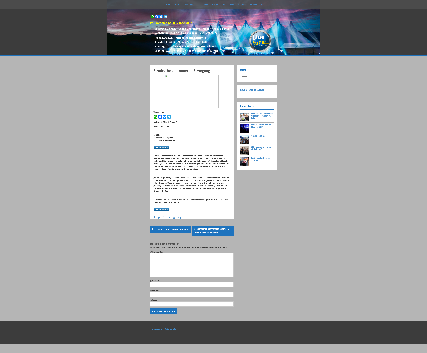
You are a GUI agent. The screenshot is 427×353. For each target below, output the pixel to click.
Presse (245, 4)
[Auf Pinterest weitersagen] (175, 218)
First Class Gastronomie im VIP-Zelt (262, 159)
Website (156, 300)
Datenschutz (170, 329)
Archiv (176, 4)
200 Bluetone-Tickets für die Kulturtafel (261, 148)
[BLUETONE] (260, 41)
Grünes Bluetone (258, 135)
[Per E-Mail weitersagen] (180, 218)
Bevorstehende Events (252, 90)
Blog (206, 4)
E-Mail (155, 290)
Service (224, 4)
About (215, 4)
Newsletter (256, 4)
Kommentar (157, 252)
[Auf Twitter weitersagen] (160, 218)
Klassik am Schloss (192, 4)
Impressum (157, 329)
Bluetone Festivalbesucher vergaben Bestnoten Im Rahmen (262, 115)
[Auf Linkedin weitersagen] (170, 218)
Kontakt (234, 4)
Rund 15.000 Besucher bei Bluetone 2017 (261, 125)
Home (168, 4)
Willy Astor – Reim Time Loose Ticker (173, 229)
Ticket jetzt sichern (160, 148)
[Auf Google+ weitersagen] (165, 218)
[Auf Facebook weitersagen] (155, 218)
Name (155, 281)
